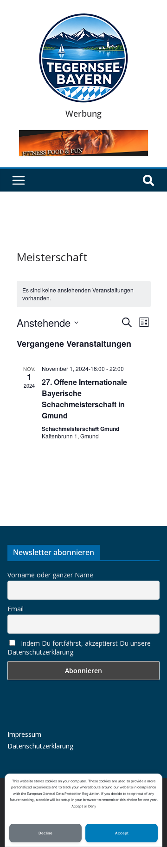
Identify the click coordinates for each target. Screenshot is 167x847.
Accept (121, 833)
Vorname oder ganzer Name (50, 574)
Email (15, 608)
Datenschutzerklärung (40, 745)
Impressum (24, 734)
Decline (45, 833)
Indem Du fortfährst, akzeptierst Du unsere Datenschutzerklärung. (79, 647)
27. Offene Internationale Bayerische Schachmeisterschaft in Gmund (84, 399)
